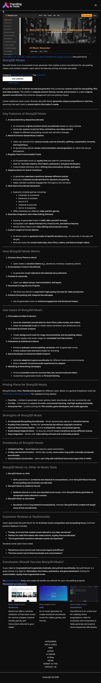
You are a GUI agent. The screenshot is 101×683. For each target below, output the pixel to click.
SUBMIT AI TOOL (50, 663)
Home (5, 57)
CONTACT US (50, 667)
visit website (17, 79)
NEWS (50, 660)
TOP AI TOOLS (50, 644)
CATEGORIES (50, 641)
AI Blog (50, 657)
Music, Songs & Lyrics (61, 57)
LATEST (50, 651)
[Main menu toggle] (95, 5)
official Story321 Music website (17, 394)
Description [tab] (13, 82)
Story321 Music (13, 580)
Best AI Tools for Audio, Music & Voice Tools (30, 57)
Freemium (41, 75)
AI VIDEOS (50, 654)
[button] (4, 12)
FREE (50, 648)
